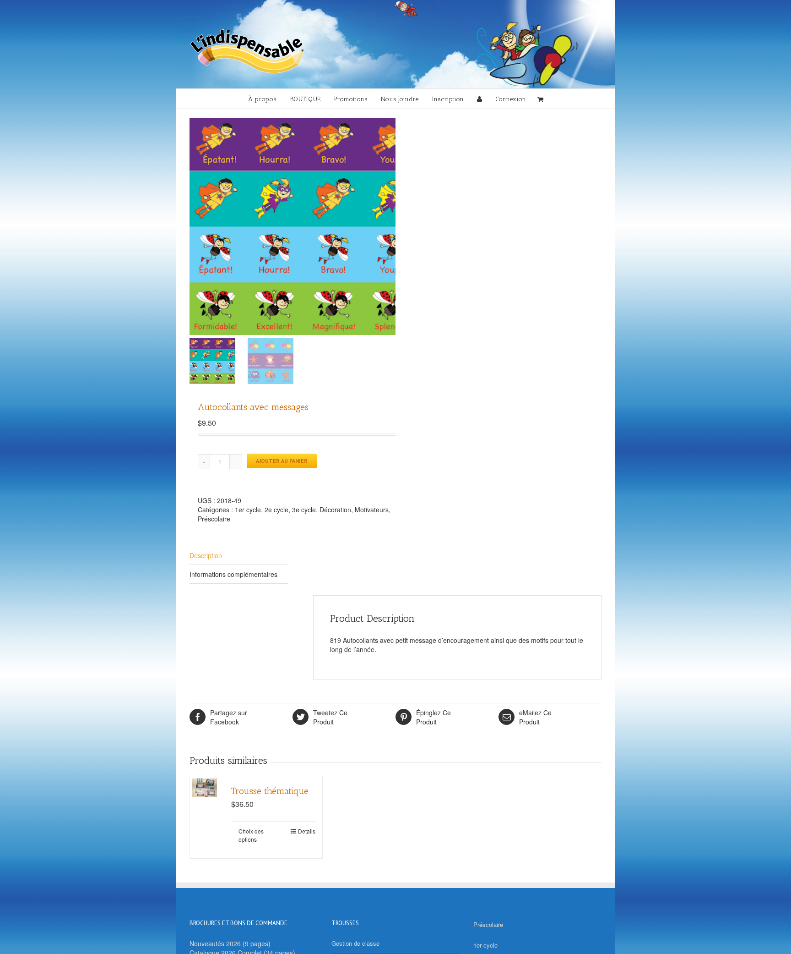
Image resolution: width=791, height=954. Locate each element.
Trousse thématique (270, 790)
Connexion (510, 99)
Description (206, 555)
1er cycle (248, 509)
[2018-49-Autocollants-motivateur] (304, 226)
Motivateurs (372, 509)
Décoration (335, 509)
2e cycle (276, 509)
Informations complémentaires (233, 574)
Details (306, 831)
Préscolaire (214, 518)
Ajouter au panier (282, 460)
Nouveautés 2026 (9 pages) (230, 943)
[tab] (239, 555)
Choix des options (251, 835)
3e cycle (304, 509)
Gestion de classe (355, 943)
